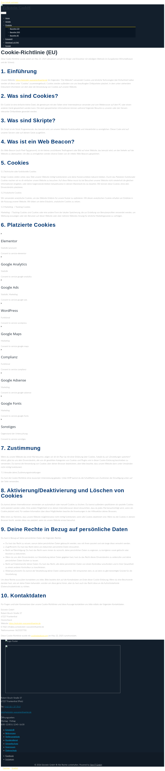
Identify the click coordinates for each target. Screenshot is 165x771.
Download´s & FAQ (12, 42)
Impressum (10, 747)
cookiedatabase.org (39, 636)
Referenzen (10, 733)
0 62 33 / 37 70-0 (12, 707)
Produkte (8, 25)
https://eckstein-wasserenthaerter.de (31, 80)
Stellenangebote (12, 737)
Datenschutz (11, 751)
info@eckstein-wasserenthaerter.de (16, 712)
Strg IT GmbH (96, 765)
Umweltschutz (11, 744)
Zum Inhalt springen (9, 3)
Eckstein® (8, 39)
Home (7, 18)
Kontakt (8, 46)
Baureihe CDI (14, 29)
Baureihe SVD (15, 32)
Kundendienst (11, 740)
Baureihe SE (14, 36)
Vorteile (8, 22)
